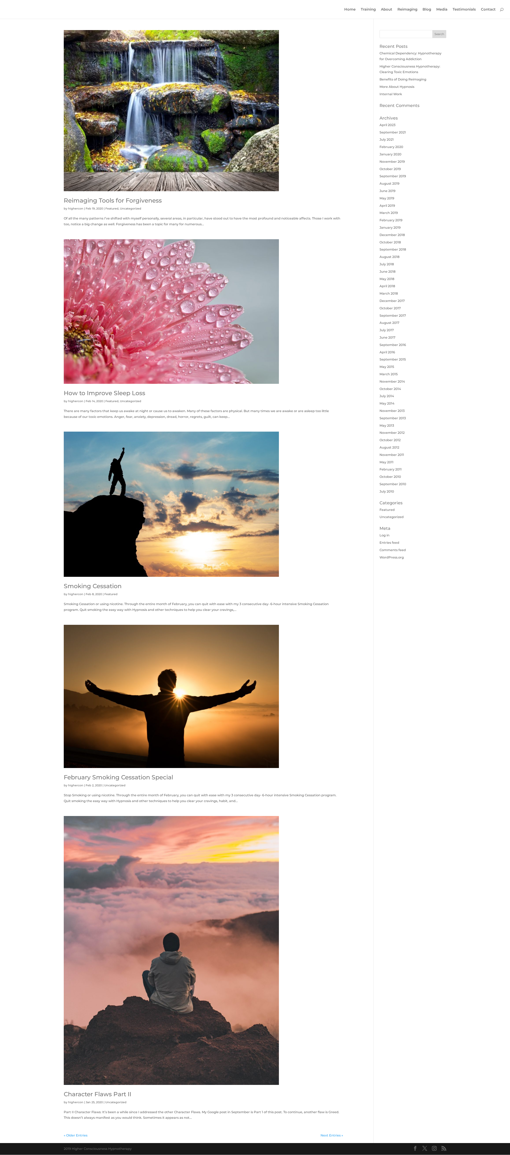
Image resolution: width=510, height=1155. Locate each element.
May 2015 (387, 367)
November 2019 (392, 162)
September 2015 (393, 359)
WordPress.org (392, 557)
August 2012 (389, 447)
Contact (488, 10)
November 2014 (392, 381)
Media (441, 10)
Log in (384, 535)
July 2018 (387, 264)
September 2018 (393, 249)
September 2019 (393, 176)
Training (368, 10)
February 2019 (391, 220)
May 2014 (387, 403)
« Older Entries (75, 1135)
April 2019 (387, 206)
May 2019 (387, 198)
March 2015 (389, 374)
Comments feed (393, 550)
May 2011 (386, 462)
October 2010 (390, 477)
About (386, 10)
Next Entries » (332, 1135)
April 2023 (387, 125)
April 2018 (387, 286)
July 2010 (387, 491)
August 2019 (389, 183)
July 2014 (387, 396)
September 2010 (393, 484)
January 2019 (390, 227)
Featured (112, 208)
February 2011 (391, 469)
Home (350, 10)
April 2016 (387, 352)
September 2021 (393, 132)
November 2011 (392, 455)
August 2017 (389, 323)
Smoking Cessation (93, 586)
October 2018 (390, 242)
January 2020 (390, 154)
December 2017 (392, 301)
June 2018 (387, 271)
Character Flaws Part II (97, 1094)
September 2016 (393, 345)
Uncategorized (130, 208)
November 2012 (392, 433)
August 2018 (389, 257)
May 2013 (387, 425)
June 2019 (387, 191)
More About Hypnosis (397, 87)
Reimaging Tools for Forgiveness (113, 200)
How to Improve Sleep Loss (104, 393)
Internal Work (391, 94)
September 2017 (393, 315)
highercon (75, 208)
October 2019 (390, 169)
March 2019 (389, 213)
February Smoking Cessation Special (118, 777)
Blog (427, 10)
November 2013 (392, 411)
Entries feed (389, 543)
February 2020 (391, 147)
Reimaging (407, 10)
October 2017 (390, 308)
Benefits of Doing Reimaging (403, 79)
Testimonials (464, 10)
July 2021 (387, 139)
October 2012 (390, 440)
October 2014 (390, 389)
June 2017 (387, 337)
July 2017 (387, 330)
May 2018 (387, 279)
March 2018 (389, 293)
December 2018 (392, 235)
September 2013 (393, 418)
